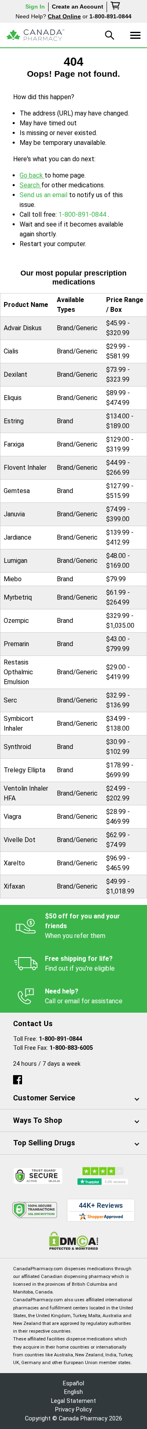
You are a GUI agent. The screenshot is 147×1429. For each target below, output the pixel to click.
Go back (32, 175)
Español (73, 1383)
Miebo (13, 579)
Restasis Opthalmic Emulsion (18, 672)
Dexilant (15, 374)
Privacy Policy (73, 1409)
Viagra (12, 816)
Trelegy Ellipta (24, 770)
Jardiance (17, 537)
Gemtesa (17, 491)
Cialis (11, 351)
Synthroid (17, 747)
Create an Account (77, 6)
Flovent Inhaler (25, 467)
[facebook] (17, 1078)
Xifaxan (14, 886)
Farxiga (14, 444)
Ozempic (16, 620)
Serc (10, 700)
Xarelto (14, 863)
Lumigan (15, 560)
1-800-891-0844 (83, 214)
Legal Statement (73, 1401)
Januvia (14, 514)
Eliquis (13, 398)
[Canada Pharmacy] (36, 35)
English (73, 1392)
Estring (14, 421)
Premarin (16, 644)
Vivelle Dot (20, 840)
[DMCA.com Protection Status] (73, 1240)
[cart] (116, 7)
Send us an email (44, 195)
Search (30, 185)
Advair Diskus (23, 328)
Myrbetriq (18, 597)
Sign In (35, 6)
